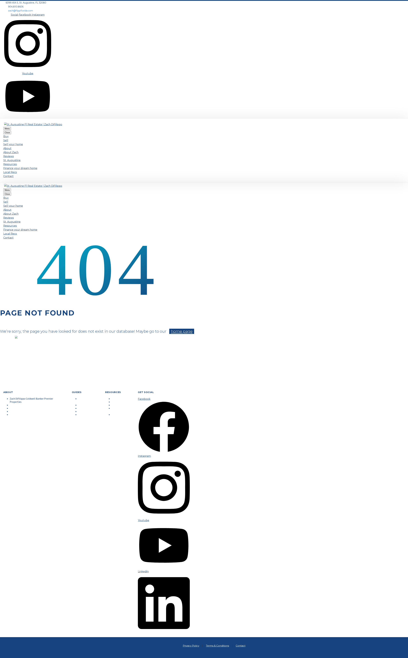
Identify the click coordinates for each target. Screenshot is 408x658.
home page (182, 331)
